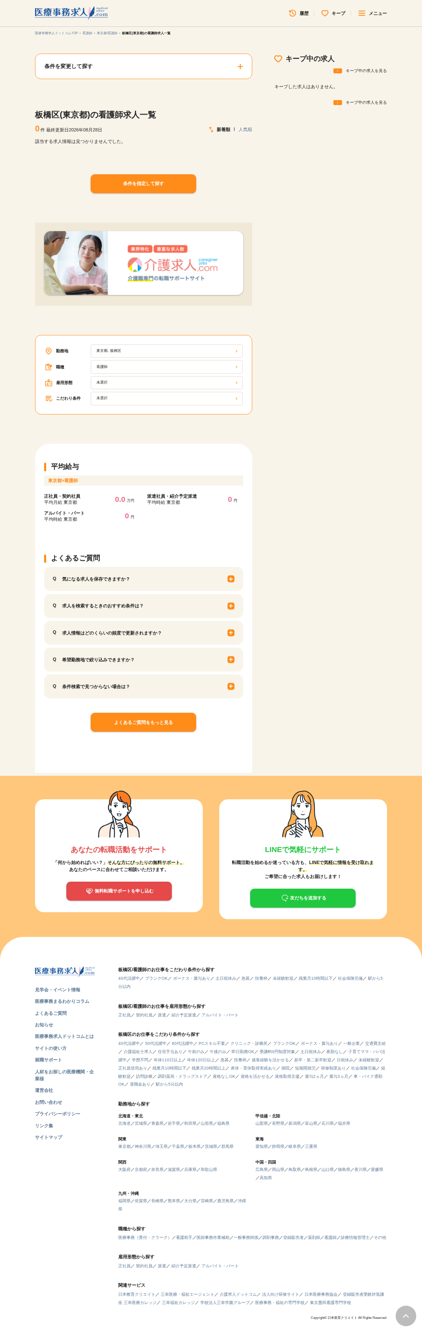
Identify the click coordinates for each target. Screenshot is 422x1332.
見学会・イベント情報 (57, 989)
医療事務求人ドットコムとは (64, 1036)
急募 (245, 978)
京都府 (141, 1169)
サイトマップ (48, 1137)
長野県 (278, 1123)
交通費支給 (375, 1043)
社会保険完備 (350, 978)
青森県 (157, 1123)
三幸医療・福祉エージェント (187, 1294)
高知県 (266, 1177)
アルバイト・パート (220, 1015)
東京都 (124, 1146)
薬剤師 (314, 1237)
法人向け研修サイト (280, 1294)
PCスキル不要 (212, 1043)
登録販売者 (293, 1237)
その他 (380, 1237)
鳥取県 (294, 1169)
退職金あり (140, 1084)
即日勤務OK (243, 1051)
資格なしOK (224, 1076)
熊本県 (174, 1201)
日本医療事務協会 (321, 1294)
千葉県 (178, 1146)
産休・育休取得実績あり (253, 1068)
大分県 (190, 1201)
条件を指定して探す (143, 183)
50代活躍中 (155, 1043)
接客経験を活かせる (270, 1060)
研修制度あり (333, 1068)
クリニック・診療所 (248, 1043)
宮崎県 (207, 1201)
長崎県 (157, 1201)
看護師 (87, 33)
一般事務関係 (246, 1237)
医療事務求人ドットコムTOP (56, 33)
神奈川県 (143, 1146)
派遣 (162, 1015)
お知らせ (44, 1024)
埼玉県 (161, 1146)
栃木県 (194, 1146)
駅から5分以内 (169, 1084)
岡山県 (278, 1169)
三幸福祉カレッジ (178, 1302)
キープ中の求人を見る (366, 70)
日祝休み (345, 1060)
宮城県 (141, 1123)
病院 (285, 1068)
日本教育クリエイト (136, 1294)
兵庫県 (190, 1169)
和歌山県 (209, 1169)
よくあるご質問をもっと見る (143, 722)
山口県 (327, 1169)
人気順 (245, 129)
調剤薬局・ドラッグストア (182, 1076)
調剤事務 (271, 1237)
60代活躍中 (182, 1043)
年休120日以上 (201, 1060)
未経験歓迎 (283, 978)
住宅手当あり (170, 1051)
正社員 (124, 1015)
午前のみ (196, 1051)
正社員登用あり (132, 1068)
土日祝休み (226, 978)
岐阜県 (294, 1146)
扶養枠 (261, 978)
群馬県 (227, 1146)
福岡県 (124, 1201)
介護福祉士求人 (138, 1051)
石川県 (327, 1123)
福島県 (223, 1123)
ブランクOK (156, 978)
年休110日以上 (168, 1060)
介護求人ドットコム (238, 1294)
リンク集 (44, 1125)
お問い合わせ (48, 1102)
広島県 (262, 1169)
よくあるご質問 (51, 1013)
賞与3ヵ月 (338, 1076)
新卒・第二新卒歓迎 (312, 1060)
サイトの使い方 (51, 1048)
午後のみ (218, 1051)
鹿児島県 (225, 1201)
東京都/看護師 (107, 33)
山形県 (207, 1123)
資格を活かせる (255, 1076)
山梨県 (262, 1123)
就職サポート (48, 1059)
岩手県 (174, 1123)
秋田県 (190, 1123)
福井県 (344, 1123)
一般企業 (351, 1043)
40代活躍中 (129, 978)
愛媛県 (377, 1169)
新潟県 (294, 1123)
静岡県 (278, 1146)
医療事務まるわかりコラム (62, 1001)
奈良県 (157, 1169)
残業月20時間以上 (208, 1068)
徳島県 (344, 1169)
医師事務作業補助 (213, 1237)
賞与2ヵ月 (314, 1076)
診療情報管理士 (355, 1237)
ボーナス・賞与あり (191, 978)
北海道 (124, 1123)
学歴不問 (140, 1060)
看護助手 (184, 1237)
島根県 (311, 1169)
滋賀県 (174, 1169)
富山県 (311, 1123)
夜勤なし (334, 1051)
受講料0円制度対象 (277, 1051)
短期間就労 (305, 1068)
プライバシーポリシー (57, 1113)
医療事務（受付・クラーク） (145, 1237)
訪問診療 (144, 1076)
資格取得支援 (287, 1076)
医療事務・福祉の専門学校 (280, 1302)
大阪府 (124, 1169)
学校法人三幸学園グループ (225, 1302)
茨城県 (211, 1146)
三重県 (311, 1146)
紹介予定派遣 (183, 1015)
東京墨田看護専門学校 (330, 1302)
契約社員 (144, 1015)
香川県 (360, 1169)
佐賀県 (141, 1201)
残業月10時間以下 (316, 978)
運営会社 (44, 1090)
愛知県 (262, 1146)
